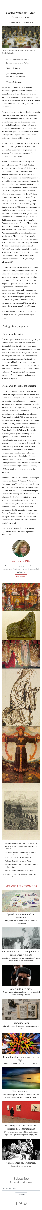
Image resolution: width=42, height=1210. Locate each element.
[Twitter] (20, 1203)
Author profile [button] (21, 576)
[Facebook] (16, 1203)
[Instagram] (25, 1203)
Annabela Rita (28, 22)
